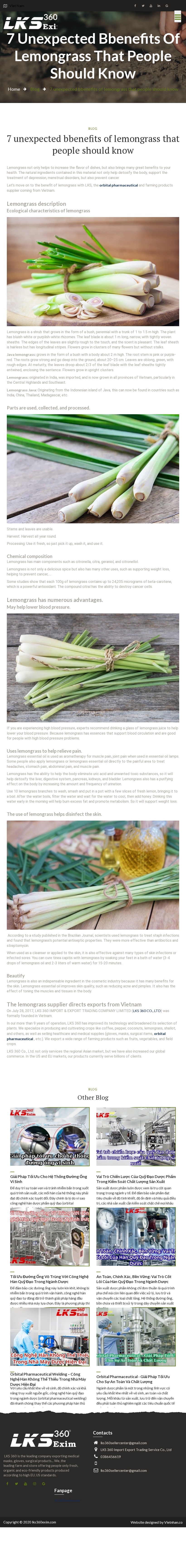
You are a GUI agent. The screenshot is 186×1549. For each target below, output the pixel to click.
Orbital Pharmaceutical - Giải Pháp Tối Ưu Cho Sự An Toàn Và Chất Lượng (133, 1379)
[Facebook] (135, 5)
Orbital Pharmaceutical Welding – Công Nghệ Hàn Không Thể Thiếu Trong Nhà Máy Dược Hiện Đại (48, 1379)
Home (14, 89)
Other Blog (93, 1097)
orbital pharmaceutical (118, 185)
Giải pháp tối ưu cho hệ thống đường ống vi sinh (48, 1179)
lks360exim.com (67, 1500)
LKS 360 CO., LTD (147, 1010)
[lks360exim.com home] (43, 1442)
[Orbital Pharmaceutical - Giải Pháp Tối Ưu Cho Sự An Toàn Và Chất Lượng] (135, 1337)
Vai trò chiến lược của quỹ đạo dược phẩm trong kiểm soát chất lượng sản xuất (136, 1179)
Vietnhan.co (173, 1522)
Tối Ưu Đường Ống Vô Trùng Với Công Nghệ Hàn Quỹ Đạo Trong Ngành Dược (49, 1279)
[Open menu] (177, 16)
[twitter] (143, 5)
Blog (35, 89)
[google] (167, 5)
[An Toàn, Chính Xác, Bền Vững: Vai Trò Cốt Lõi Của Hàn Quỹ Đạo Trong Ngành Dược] (135, 1237)
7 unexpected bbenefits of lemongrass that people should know (93, 55)
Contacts (102, 1432)
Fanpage (63, 1490)
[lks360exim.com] (30, 22)
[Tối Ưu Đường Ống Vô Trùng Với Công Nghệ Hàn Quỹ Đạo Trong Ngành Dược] (49, 1237)
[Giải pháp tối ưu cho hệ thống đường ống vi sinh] (49, 1137)
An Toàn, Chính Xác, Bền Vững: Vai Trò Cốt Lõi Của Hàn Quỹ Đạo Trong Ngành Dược (133, 1279)
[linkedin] (159, 5)
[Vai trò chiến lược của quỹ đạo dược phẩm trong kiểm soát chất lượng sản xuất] (135, 1137)
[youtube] (151, 5)
